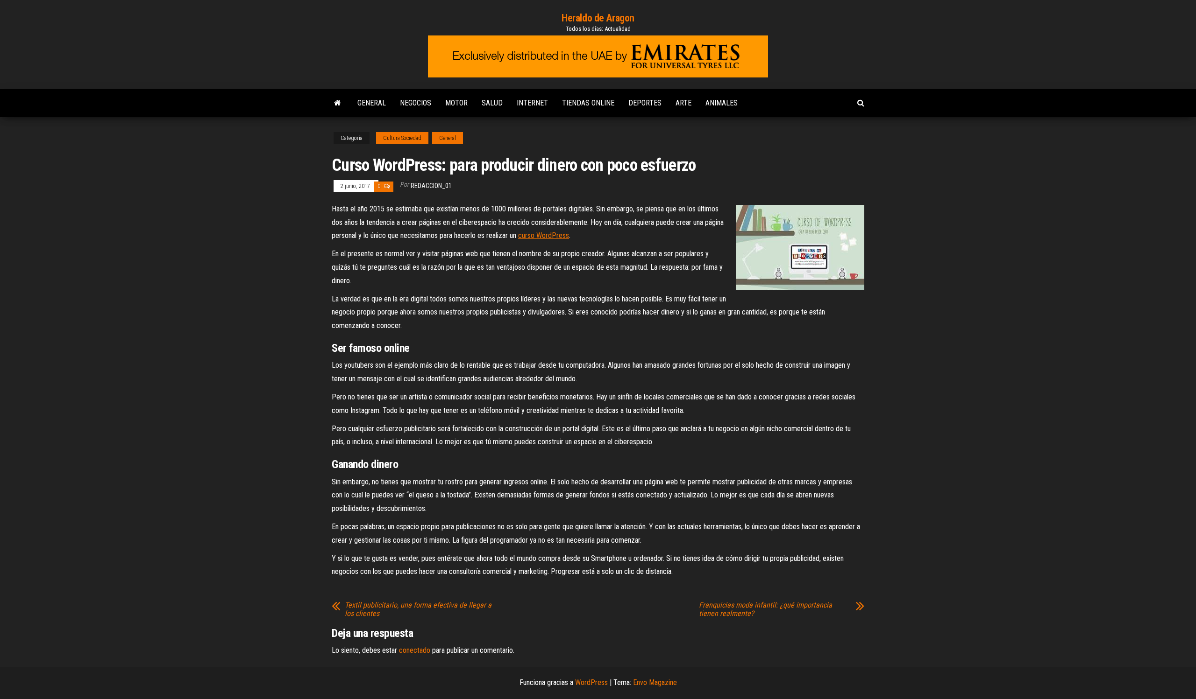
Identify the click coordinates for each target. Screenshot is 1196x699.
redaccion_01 (431, 185)
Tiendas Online (588, 102)
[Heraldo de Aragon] (337, 103)
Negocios (415, 102)
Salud (492, 102)
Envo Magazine (655, 682)
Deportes (645, 102)
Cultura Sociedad (402, 138)
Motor (456, 102)
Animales (721, 102)
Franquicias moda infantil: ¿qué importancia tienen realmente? (765, 609)
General (371, 102)
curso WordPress (543, 235)
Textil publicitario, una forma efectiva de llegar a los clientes (418, 609)
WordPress (591, 682)
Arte (683, 102)
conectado (414, 650)
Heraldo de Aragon (598, 18)
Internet (532, 102)
